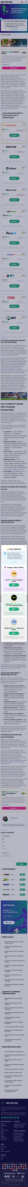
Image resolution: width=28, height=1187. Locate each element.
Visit (13, 585)
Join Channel (14, 562)
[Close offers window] (25, 546)
